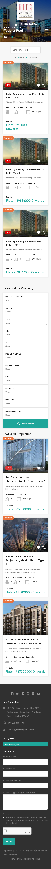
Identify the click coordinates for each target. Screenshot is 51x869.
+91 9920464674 (16, 723)
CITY (7, 331)
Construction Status (13, 411)
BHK (7, 377)
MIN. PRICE (9, 388)
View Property (25, 84)
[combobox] (26, 50)
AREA (7, 342)
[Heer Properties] (25, 18)
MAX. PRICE (10, 400)
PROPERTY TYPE (12, 365)
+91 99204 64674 (28, 24)
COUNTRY (9, 308)
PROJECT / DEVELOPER (15, 297)
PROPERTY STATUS (13, 354)
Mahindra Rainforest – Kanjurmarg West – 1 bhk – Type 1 (24, 560)
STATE (7, 319)
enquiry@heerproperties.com (20, 730)
